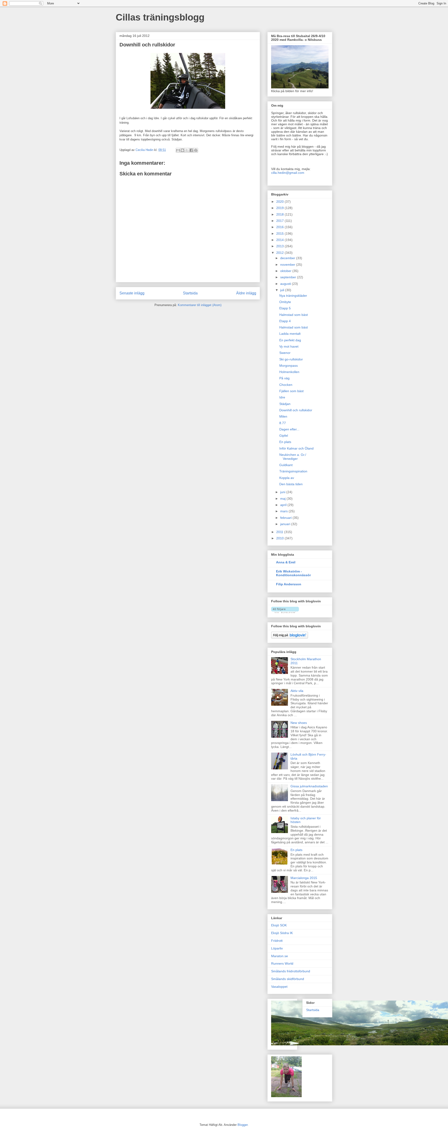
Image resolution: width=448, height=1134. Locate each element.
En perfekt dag (290, 340)
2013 (280, 246)
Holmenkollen (289, 372)
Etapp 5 (285, 308)
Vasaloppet (279, 986)
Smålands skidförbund (287, 979)
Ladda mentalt (290, 333)
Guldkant (286, 465)
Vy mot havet (288, 346)
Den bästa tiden (291, 484)
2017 (280, 221)
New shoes (298, 723)
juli (282, 290)
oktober (286, 271)
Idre (282, 397)
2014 (280, 240)
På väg (284, 378)
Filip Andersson (288, 584)
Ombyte (285, 302)
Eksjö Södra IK (282, 933)
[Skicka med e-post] (178, 150)
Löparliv (277, 948)
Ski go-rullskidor (291, 359)
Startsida (190, 293)
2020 (280, 201)
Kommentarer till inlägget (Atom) (199, 305)
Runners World (282, 963)
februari (286, 518)
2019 (280, 208)
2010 (280, 538)
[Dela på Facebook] (191, 150)
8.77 (282, 423)
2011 (280, 532)
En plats (285, 442)
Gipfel (283, 435)
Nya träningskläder (293, 295)
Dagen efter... (289, 429)
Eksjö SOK (279, 925)
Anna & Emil (285, 562)
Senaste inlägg (131, 293)
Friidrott (277, 940)
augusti (286, 284)
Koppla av (286, 478)
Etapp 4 (285, 321)
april (283, 505)
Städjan (284, 404)
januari (285, 524)
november (288, 264)
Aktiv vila (296, 691)
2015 (280, 233)
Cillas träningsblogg (160, 17)
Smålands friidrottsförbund (290, 971)
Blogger (243, 1125)
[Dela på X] (187, 150)
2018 (280, 214)
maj (283, 498)
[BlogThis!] (182, 150)
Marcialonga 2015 (303, 878)
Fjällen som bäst (291, 391)
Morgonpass (288, 365)
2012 (280, 253)
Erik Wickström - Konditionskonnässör (293, 573)
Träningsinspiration (293, 471)
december (288, 258)
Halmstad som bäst (293, 315)
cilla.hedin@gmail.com (287, 172)
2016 (280, 227)
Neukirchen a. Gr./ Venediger (292, 457)
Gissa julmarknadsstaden (309, 786)
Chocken (285, 385)
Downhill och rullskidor (295, 410)
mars (284, 511)
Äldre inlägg (246, 293)
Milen (283, 416)
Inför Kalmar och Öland (296, 448)
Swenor (284, 353)
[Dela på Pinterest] (195, 150)
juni (283, 492)
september (288, 277)
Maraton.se (279, 956)
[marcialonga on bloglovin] (285, 612)
